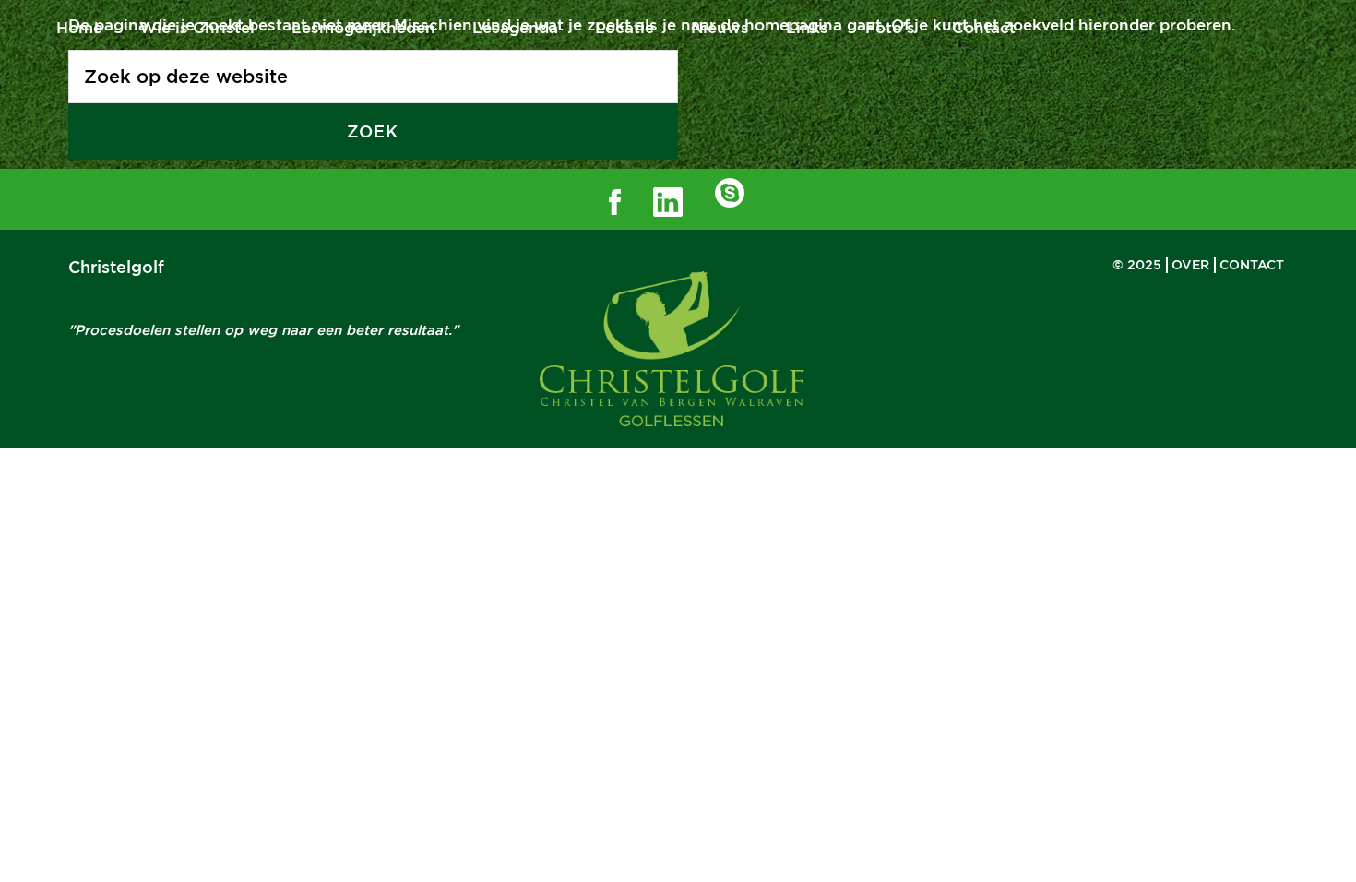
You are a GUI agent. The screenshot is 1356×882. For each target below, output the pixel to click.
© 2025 (1136, 264)
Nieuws (720, 27)
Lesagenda (515, 27)
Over (1190, 264)
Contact (984, 27)
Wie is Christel (197, 27)
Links (807, 27)
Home (79, 27)
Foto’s (890, 27)
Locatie (624, 27)
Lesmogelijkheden (363, 27)
